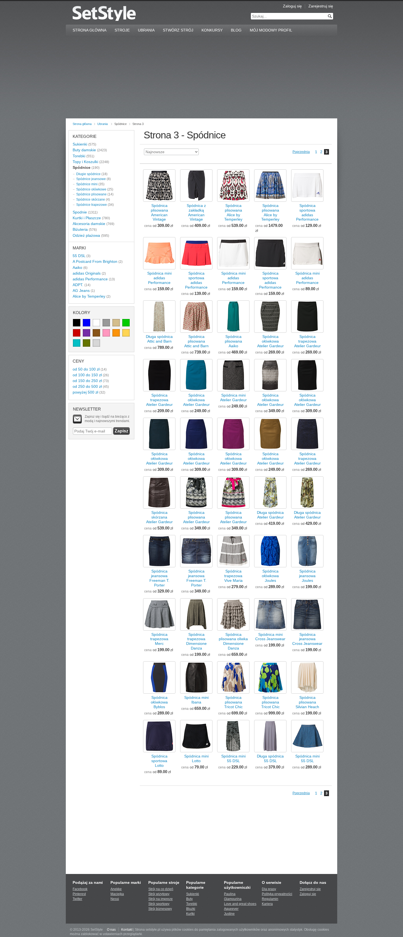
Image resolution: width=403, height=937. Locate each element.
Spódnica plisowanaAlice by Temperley (233, 212)
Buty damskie (84, 150)
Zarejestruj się (320, 6)
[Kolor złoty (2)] (126, 333)
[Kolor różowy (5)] (106, 333)
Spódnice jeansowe (91, 179)
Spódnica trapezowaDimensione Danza (196, 641)
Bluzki (190, 909)
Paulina (229, 894)
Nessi (114, 899)
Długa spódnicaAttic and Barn (159, 338)
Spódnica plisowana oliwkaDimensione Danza (233, 641)
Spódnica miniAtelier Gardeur (233, 397)
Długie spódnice (88, 174)
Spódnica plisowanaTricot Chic (233, 702)
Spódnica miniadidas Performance (159, 278)
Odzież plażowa (86, 235)
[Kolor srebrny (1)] (96, 343)
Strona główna (82, 124)
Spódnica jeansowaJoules (307, 576)
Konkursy (212, 30)
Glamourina (233, 899)
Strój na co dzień (160, 889)
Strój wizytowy (158, 894)
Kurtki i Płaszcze (87, 218)
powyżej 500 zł (85, 392)
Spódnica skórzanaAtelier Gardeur (159, 517)
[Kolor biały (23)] (96, 322)
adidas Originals (87, 273)
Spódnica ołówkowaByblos (159, 702)
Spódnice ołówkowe (91, 189)
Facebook (80, 889)
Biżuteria (80, 229)
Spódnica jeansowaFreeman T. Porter (159, 578)
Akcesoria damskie (89, 223)
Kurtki (190, 914)
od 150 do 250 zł (87, 380)
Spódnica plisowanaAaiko (233, 341)
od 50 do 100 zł (86, 369)
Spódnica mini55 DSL (233, 758)
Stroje (122, 30)
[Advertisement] (201, 77)
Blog (236, 30)
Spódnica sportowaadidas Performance (307, 212)
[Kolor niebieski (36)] (86, 322)
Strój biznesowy (160, 909)
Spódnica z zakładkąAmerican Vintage (196, 212)
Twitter (77, 899)
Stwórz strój (178, 30)
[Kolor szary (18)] (106, 322)
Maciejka (117, 894)
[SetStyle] (104, 13)
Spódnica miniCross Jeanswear (270, 636)
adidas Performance (90, 279)
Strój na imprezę (160, 899)
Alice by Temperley (89, 296)
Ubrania (146, 30)
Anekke (116, 889)
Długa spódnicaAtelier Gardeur (270, 514)
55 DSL (79, 256)
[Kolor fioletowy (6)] (86, 333)
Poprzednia (301, 152)
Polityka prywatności (277, 894)
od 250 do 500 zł (87, 386)
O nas (111, 930)
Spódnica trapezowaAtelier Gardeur (307, 341)
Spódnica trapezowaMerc (159, 639)
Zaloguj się (292, 6)
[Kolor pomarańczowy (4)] (116, 333)
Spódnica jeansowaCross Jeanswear (307, 639)
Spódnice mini (87, 184)
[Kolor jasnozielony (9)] (126, 322)
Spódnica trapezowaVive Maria (233, 576)
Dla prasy (269, 889)
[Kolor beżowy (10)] (116, 322)
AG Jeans (81, 290)
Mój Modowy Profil (271, 30)
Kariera (267, 904)
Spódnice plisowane (91, 194)
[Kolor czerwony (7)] (76, 333)
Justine (229, 914)
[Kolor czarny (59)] (76, 322)
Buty (189, 899)
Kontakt (126, 930)
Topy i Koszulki (85, 162)
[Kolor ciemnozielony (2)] (86, 343)
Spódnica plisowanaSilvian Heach (307, 702)
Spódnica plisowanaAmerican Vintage (159, 212)
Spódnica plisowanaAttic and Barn (196, 341)
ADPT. (78, 285)
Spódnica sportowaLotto (159, 761)
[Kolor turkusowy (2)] (76, 343)
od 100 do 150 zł (87, 375)
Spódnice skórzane (90, 199)
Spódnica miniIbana (196, 699)
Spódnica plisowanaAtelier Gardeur (196, 517)
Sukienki (80, 144)
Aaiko (77, 267)
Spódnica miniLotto (196, 758)
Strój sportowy (158, 904)
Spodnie (80, 212)
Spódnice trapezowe (91, 205)
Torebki (79, 156)
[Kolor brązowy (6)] (96, 333)
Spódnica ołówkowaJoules (270, 576)
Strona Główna (89, 30)
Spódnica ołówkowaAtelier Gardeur (270, 341)
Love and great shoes (240, 904)
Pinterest (79, 894)
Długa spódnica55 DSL (270, 758)
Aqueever (231, 909)
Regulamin (270, 899)
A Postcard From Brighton (95, 261)
